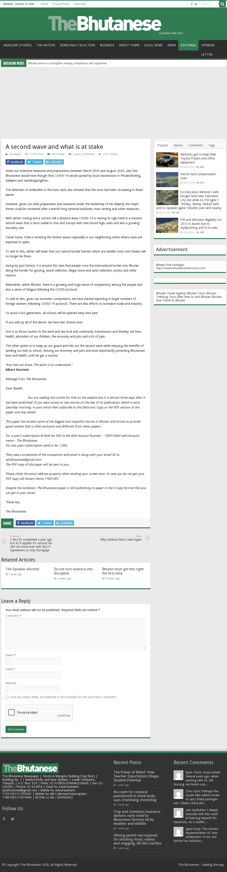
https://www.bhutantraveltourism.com (180, 268)
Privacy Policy (61, 4)
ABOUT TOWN (129, 45)
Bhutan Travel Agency (171, 293)
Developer (15, 154)
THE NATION (46, 45)
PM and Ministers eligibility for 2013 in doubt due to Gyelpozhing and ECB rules (201, 223)
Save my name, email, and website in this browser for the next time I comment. (63, 697)
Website (11, 683)
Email (10, 669)
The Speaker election (22, 569)
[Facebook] (191, 4)
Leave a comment (83, 154)
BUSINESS (107, 45)
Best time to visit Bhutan (194, 297)
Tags (211, 145)
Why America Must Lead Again (121, 538)
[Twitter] (196, 4)
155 (177, 212)
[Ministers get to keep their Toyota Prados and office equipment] (167, 159)
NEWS (172, 45)
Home (44, 4)
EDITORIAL (188, 45)
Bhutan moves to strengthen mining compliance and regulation (67, 63)
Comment (13, 616)
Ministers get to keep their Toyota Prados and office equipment (198, 158)
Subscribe (80, 4)
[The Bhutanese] (113, 23)
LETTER (206, 54)
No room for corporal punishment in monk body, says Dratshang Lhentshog (135, 796)
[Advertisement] (113, 100)
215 (202, 182)
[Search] (222, 4)
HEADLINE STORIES (17, 45)
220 (202, 167)
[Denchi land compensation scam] (167, 179)
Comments (195, 145)
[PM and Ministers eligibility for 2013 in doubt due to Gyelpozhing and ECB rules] (167, 225)
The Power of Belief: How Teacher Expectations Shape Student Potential (136, 776)
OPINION (207, 45)
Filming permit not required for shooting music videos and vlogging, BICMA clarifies (138, 839)
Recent (178, 145)
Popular (162, 145)
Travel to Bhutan (173, 300)
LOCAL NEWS (153, 45)
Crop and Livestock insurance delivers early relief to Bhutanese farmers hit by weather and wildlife (137, 818)
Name (11, 655)
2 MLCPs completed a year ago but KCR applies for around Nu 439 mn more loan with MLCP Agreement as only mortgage (31, 543)
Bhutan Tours (196, 293)
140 (202, 232)
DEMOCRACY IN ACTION (77, 45)
